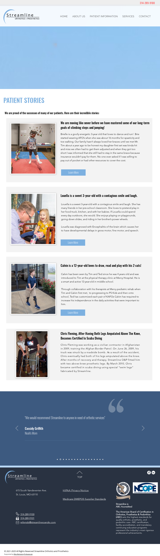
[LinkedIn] (153, 472)
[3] (63, 459)
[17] (102, 459)
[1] (80, 459)
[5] (69, 459)
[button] (79, 16)
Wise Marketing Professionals (23, 554)
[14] (94, 459)
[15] (97, 459)
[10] (83, 459)
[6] (71, 459)
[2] (60, 459)
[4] (66, 459)
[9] (57, 459)
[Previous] (17, 428)
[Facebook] (149, 472)
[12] (88, 459)
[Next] (143, 428)
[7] (74, 459)
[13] (91, 459)
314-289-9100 (147, 3)
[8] (77, 459)
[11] (85, 459)
